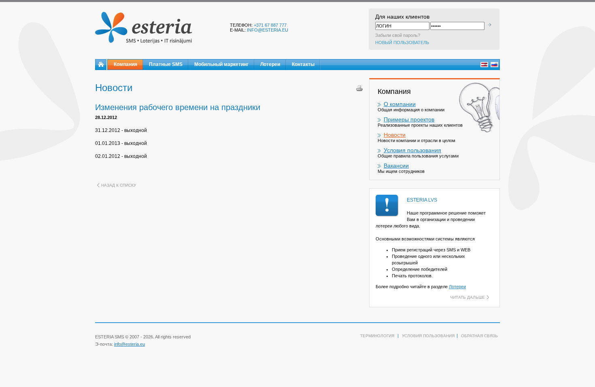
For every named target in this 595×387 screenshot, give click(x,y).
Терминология (377, 336)
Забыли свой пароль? (397, 35)
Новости (395, 135)
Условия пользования (412, 150)
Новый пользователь (402, 42)
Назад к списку (118, 185)
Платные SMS (166, 64)
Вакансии (396, 165)
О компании (400, 104)
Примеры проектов (409, 119)
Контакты (303, 64)
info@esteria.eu (267, 30)
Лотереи (270, 64)
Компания (125, 64)
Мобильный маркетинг (221, 64)
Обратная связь (479, 336)
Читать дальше (467, 297)
